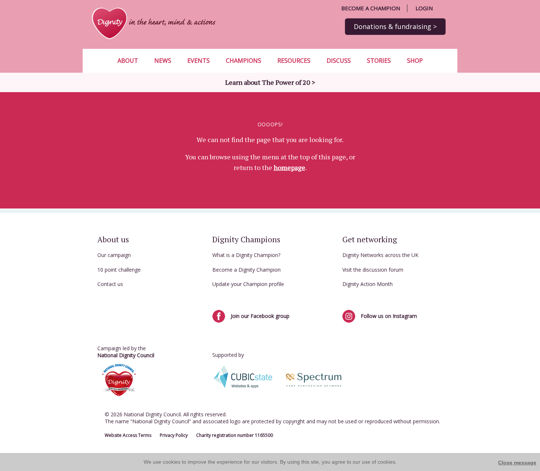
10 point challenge (119, 269)
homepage (289, 167)
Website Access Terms (128, 435)
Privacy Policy (174, 435)
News (162, 61)
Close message (517, 462)
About (128, 61)
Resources (293, 61)
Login (424, 8)
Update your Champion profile (248, 283)
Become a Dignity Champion (246, 269)
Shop (415, 61)
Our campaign (114, 254)
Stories (379, 61)
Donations (395, 26)
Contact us (110, 283)
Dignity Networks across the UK (380, 254)
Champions (243, 61)
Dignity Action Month (367, 283)
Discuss (339, 61)
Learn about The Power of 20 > (270, 82)
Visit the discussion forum (372, 269)
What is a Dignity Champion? (246, 254)
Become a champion (370, 8)
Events (198, 61)
